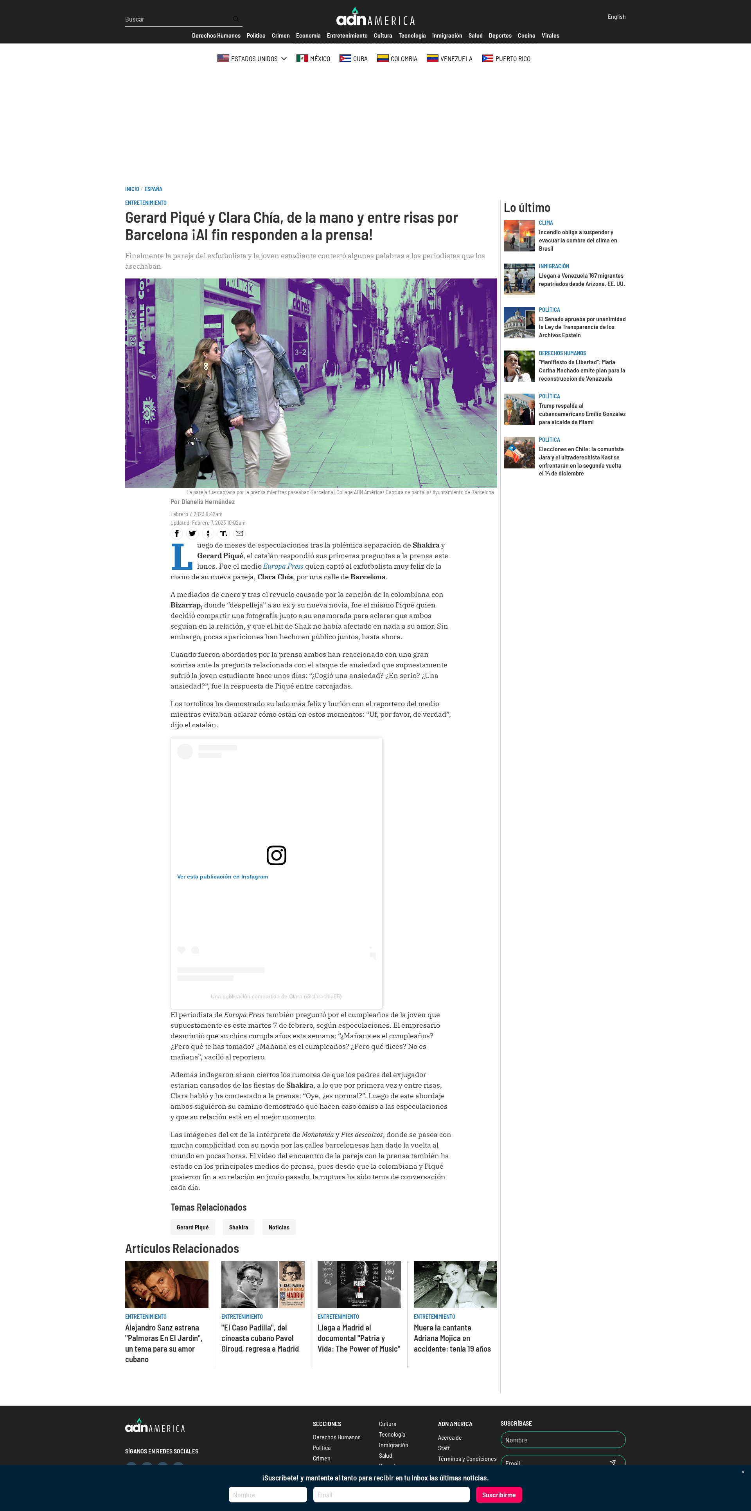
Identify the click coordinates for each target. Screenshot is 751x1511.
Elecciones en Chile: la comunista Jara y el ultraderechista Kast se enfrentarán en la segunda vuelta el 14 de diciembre (581, 461)
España (153, 189)
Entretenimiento (146, 202)
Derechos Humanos (562, 353)
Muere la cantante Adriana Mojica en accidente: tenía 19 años (452, 1337)
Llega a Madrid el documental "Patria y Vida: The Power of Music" (359, 1337)
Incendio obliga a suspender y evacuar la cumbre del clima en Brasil (578, 240)
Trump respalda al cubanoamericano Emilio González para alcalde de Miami (582, 413)
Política (549, 309)
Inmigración (554, 266)
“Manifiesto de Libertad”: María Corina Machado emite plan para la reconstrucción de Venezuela (582, 370)
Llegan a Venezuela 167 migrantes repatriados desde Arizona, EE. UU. (582, 279)
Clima (546, 222)
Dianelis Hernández (208, 501)
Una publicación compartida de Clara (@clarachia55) (276, 996)
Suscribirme (499, 1494)
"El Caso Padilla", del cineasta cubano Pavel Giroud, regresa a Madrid (260, 1337)
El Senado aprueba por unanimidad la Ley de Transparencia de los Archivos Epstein (582, 327)
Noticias (279, 1227)
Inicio (132, 189)
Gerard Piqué (193, 1227)
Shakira (238, 1227)
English (617, 16)
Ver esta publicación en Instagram (222, 876)
